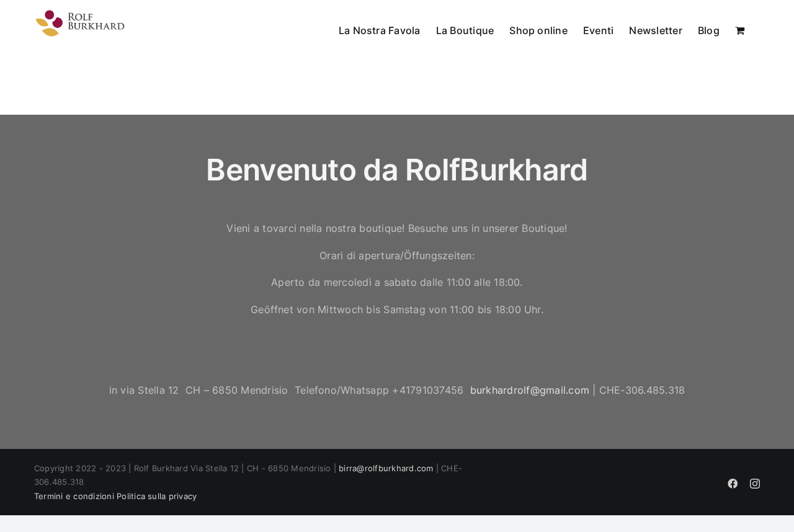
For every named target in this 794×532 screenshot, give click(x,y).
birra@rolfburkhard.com (386, 468)
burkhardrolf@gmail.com (529, 390)
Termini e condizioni (74, 496)
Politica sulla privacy (157, 496)
